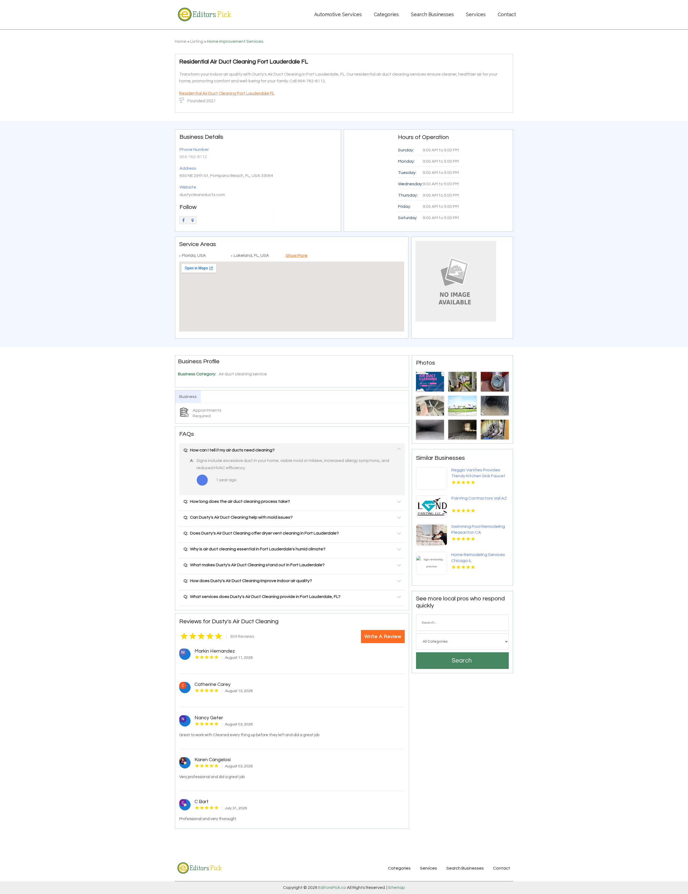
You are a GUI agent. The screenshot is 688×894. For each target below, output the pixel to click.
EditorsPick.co (332, 887)
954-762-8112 (193, 157)
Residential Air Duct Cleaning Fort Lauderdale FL (226, 93)
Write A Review (382, 636)
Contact (507, 14)
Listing (196, 41)
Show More (296, 255)
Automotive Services (338, 14)
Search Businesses (432, 14)
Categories (386, 14)
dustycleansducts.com (202, 195)
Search (462, 660)
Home (181, 41)
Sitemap (396, 887)
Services (476, 14)
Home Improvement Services (235, 41)
